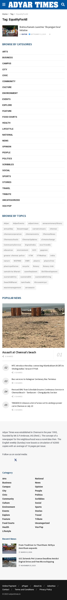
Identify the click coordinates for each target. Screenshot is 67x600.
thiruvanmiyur (40, 282)
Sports (6, 176)
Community (8, 81)
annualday (8, 229)
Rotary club (48, 266)
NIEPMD (17, 261)
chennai (53, 229)
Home (4, 14)
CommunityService (12, 245)
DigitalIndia (30, 245)
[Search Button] (63, 4)
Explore (7, 105)
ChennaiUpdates (29, 240)
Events (6, 99)
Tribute (6, 194)
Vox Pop (7, 206)
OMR (27, 261)
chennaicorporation (13, 234)
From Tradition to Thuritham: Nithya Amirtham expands (37, 546)
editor (24, 34)
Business (7, 57)
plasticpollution (11, 266)
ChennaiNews (49, 234)
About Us (38, 586)
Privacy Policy (46, 589)
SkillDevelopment (49, 272)
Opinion (6, 146)
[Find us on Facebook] (3, 460)
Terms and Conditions (24, 589)
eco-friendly (45, 245)
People (6, 152)
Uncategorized (11, 200)
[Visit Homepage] (33, 5)
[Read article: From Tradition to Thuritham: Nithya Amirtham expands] (9, 549)
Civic (5, 75)
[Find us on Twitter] (15, 460)
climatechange (48, 240)
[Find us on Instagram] (9, 460)
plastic (37, 261)
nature (7, 261)
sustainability (10, 277)
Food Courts (9, 117)
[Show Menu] (3, 4)
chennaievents (32, 234)
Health (6, 123)
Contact (5, 589)
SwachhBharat (10, 282)
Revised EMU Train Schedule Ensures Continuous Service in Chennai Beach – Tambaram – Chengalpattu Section (38, 391)
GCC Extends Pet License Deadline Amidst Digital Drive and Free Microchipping (39, 560)
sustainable (26, 277)
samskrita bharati (12, 272)
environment (22, 250)
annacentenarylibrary (52, 223)
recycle (25, 266)
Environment (10, 93)
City (4, 69)
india (52, 256)
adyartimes (33, 223)
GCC (34, 250)
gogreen (44, 250)
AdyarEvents (18, 223)
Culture (7, 87)
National (7, 135)
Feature (7, 111)
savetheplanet (30, 272)
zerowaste (30, 288)
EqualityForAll (22, 14)
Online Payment (9, 586)
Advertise (51, 586)
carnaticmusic (39, 229)
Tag (11, 14)
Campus (6, 63)
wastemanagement (12, 288)
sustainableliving (43, 277)
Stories (6, 182)
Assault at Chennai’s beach (19, 352)
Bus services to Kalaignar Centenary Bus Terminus (34, 379)
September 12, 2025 (38, 34)
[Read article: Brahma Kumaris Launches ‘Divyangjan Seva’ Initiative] (10, 31)
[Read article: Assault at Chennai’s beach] (33, 325)
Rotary (36, 266)
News (5, 140)
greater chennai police (14, 256)
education (8, 250)
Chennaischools (11, 240)
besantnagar (23, 229)
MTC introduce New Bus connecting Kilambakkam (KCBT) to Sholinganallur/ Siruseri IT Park (38, 367)
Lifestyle (7, 129)
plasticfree (49, 261)
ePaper (25, 586)
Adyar (6, 223)
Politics (7, 158)
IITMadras (41, 256)
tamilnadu (25, 282)
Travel (6, 188)
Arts (5, 51)
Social (6, 170)
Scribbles (8, 164)
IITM (31, 256)
